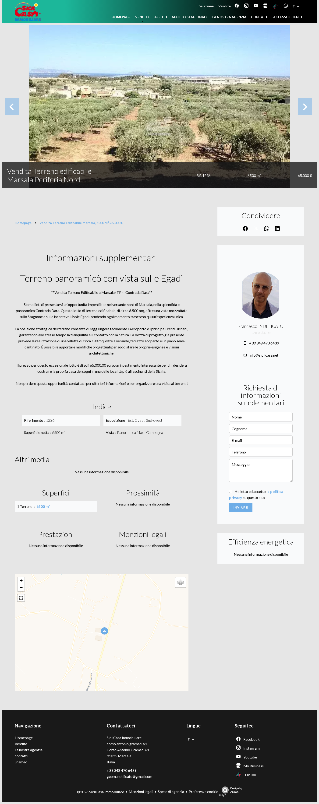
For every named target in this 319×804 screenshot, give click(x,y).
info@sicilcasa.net (263, 355)
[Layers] (180, 582)
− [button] (21, 587)
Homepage (23, 223)
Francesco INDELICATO (261, 326)
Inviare (241, 507)
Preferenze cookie (203, 791)
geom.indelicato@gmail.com (129, 776)
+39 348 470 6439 (264, 343)
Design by (230, 791)
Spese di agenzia (171, 791)
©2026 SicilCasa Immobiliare (100, 792)
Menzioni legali (141, 791)
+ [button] (21, 580)
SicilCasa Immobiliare (124, 737)
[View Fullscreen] (21, 597)
